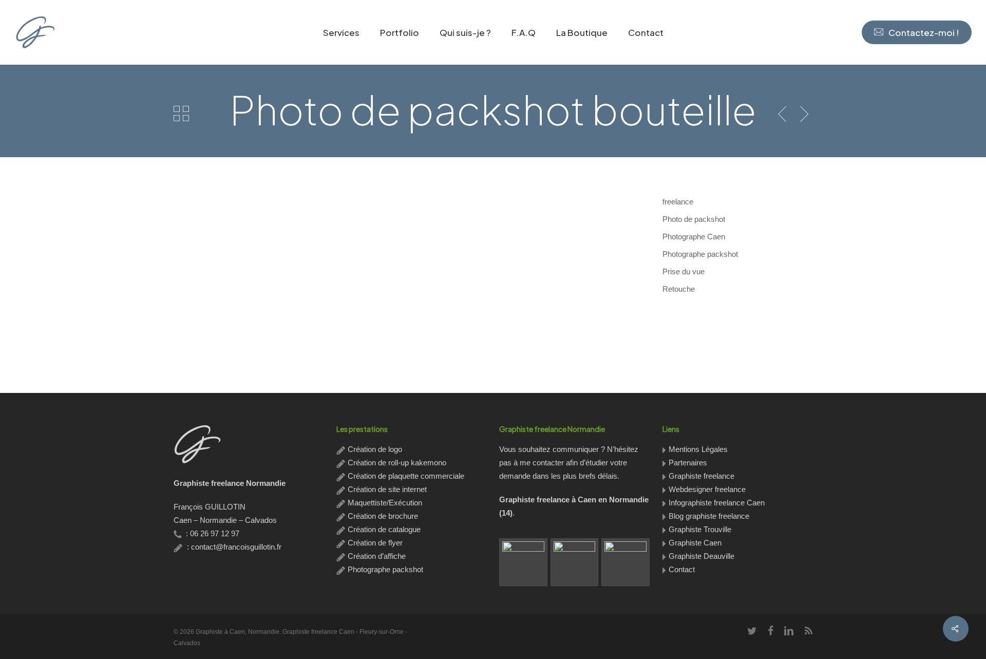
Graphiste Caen (695, 542)
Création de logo (375, 449)
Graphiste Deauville (701, 556)
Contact (682, 569)
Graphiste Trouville (700, 529)
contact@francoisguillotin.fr (236, 546)
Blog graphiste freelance (709, 516)
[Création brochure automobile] (523, 562)
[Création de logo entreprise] (575, 562)
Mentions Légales (698, 449)
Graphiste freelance (701, 476)
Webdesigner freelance (707, 489)
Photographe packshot (385, 569)
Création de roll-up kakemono (397, 462)
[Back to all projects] (181, 113)
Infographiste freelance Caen (717, 502)
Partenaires (688, 462)
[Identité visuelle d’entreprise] (625, 562)
